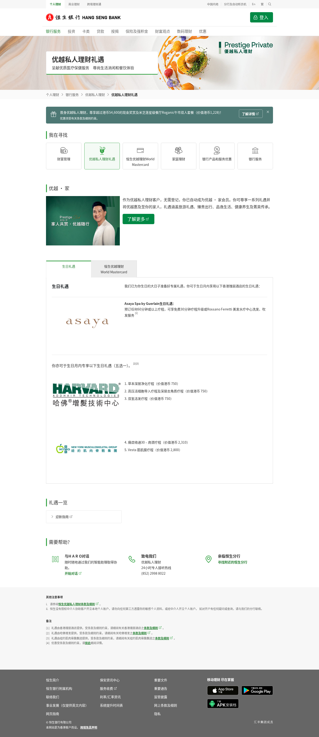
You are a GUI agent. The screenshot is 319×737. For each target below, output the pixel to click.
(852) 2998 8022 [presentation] (153, 573)
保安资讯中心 (110, 680)
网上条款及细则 (165, 705)
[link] (88, 727)
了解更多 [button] (136, 219)
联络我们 (52, 696)
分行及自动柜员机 (235, 4)
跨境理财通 (94, 4)
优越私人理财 (95, 94)
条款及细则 (151, 628)
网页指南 (52, 713)
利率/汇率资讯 (110, 696)
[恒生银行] (87, 17)
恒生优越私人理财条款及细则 (76, 604)
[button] (269, 4)
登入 (263, 17)
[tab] (68, 268)
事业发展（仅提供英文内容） (67, 705)
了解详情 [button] (248, 113)
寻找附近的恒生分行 (232, 562)
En (253, 4)
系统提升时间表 (111, 705)
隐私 (157, 713)
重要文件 (160, 680)
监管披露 (160, 696)
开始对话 (71, 573)
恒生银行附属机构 (59, 688)
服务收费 (106, 688)
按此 (88, 643)
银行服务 (72, 94)
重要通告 (160, 688)
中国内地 (212, 4)
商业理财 (74, 4)
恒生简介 (52, 680)
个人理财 (55, 4)
